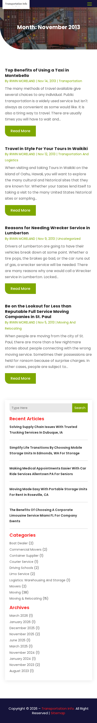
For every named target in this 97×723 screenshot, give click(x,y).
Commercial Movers (25, 549)
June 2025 (17, 640)
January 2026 (20, 622)
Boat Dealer (18, 543)
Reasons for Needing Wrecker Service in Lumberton (47, 230)
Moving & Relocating (25, 598)
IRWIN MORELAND (22, 81)
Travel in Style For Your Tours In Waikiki (46, 148)
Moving (15, 592)
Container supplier (24, 555)
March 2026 (18, 615)
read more (20, 131)
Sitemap (58, 713)
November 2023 (21, 665)
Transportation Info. (58, 708)
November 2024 (22, 652)
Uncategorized (69, 238)
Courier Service (21, 561)
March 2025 (18, 646)
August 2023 (19, 671)
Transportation (70, 81)
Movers (15, 586)
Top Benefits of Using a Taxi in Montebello (37, 72)
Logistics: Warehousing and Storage (37, 580)
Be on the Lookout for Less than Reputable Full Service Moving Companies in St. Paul (38, 311)
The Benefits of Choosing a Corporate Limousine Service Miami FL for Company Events (43, 515)
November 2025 (21, 634)
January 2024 (20, 658)
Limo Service (19, 574)
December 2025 (22, 628)
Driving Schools (21, 568)
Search (79, 408)
